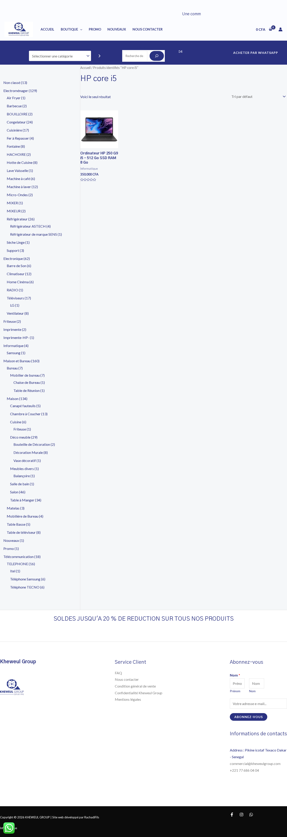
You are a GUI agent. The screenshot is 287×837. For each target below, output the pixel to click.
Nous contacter (127, 679)
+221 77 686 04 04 (245, 770)
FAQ (118, 673)
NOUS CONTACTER (148, 29)
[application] (80, 29)
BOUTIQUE (69, 29)
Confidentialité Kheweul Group (138, 693)
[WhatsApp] (251, 815)
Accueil (47, 29)
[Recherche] (157, 56)
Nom (235, 675)
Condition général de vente (135, 686)
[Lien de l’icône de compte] (280, 29)
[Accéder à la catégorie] (99, 56)
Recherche (143, 47)
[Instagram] (241, 815)
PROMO (95, 29)
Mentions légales (128, 699)
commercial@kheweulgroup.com (255, 763)
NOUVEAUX (116, 29)
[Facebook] (232, 815)
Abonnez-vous (248, 717)
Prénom (235, 691)
